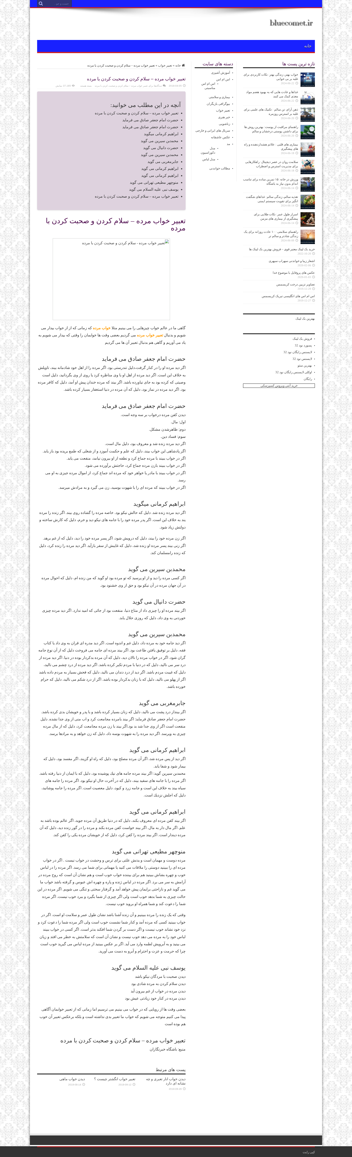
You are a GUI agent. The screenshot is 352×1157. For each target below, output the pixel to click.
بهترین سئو (305, 365)
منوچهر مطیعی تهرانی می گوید (154, 182)
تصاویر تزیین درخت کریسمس (295, 284)
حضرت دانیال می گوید (160, 148)
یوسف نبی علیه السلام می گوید (153, 189)
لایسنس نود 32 (302, 359)
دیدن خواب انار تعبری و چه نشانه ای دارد (166, 1081)
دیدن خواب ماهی (72, 1079)
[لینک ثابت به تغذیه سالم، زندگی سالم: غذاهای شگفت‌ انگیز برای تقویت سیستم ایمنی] (308, 208)
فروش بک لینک (302, 338)
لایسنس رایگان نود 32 (298, 352)
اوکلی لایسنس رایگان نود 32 (293, 372)
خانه (308, 46)
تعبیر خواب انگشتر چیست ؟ (114, 1079)
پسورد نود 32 (303, 345)
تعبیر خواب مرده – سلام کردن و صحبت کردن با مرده (136, 113)
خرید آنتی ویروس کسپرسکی (279, 385)
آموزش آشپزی (220, 72)
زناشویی (224, 124)
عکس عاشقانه (220, 137)
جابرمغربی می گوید (163, 162)
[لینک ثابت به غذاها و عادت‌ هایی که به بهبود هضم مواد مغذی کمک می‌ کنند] (308, 103)
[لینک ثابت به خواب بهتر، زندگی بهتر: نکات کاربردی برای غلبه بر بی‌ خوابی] (308, 86)
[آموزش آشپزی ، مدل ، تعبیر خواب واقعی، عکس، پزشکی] (291, 28)
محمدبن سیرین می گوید (159, 141)
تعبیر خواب (165, 65)
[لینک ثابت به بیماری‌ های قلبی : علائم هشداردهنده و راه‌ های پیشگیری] (308, 155)
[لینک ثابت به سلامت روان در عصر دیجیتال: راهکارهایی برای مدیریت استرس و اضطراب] (308, 173)
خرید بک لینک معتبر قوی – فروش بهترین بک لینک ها (282, 249)
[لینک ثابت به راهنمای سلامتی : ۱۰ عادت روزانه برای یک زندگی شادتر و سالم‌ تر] (308, 243)
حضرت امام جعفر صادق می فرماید (150, 120)
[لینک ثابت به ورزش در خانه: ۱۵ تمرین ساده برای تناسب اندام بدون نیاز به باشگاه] (308, 190)
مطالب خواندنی (219, 168)
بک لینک (300, 318)
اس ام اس (223, 79)
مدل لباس (208, 159)
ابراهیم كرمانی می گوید (159, 169)
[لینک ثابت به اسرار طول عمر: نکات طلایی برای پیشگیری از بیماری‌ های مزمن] (308, 225)
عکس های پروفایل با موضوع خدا (294, 272)
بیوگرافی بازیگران (218, 104)
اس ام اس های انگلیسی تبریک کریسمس (288, 296)
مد (228, 144)
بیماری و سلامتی (219, 97)
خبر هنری (224, 117)
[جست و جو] (40, 3)
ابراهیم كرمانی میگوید (161, 134)
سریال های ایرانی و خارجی (212, 130)
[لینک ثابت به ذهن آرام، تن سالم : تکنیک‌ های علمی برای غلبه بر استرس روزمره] (308, 120)
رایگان (308, 379)
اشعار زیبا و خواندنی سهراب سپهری (292, 261)
